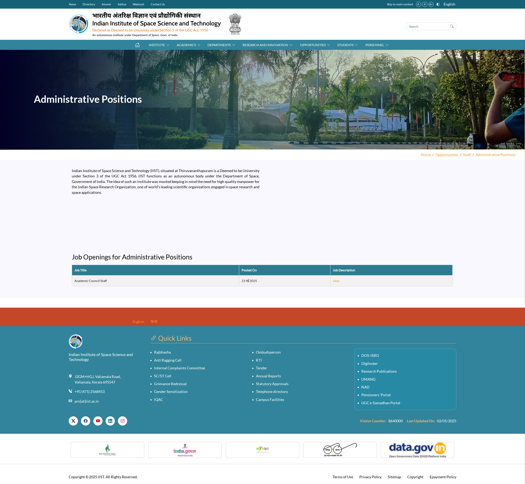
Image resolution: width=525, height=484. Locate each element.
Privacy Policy (370, 477)
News (72, 4)
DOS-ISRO (370, 355)
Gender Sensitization (171, 391)
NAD (365, 387)
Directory (89, 4)
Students (345, 45)
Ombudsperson (268, 352)
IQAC (158, 399)
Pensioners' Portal (376, 395)
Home (426, 155)
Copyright (415, 477)
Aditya (122, 4)
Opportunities (313, 45)
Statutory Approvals (272, 384)
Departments (219, 45)
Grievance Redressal (170, 384)
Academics (186, 45)
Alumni (106, 4)
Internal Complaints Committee (179, 368)
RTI (259, 360)
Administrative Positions (496, 155)
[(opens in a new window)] (73, 421)
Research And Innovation (265, 45)
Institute (157, 45)
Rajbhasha (162, 352)
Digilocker (369, 363)
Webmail (138, 4)
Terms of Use (343, 477)
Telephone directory (272, 391)
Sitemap (394, 477)
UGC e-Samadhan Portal (380, 403)
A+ (431, 4)
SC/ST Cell (162, 376)
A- (418, 4)
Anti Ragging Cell (167, 360)
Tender (261, 368)
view (336, 281)
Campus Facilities (270, 399)
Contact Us (158, 4)
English (449, 4)
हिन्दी (154, 322)
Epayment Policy (443, 477)
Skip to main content (400, 4)
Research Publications (379, 371)
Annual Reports (268, 376)
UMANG (368, 379)
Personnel (374, 45)
